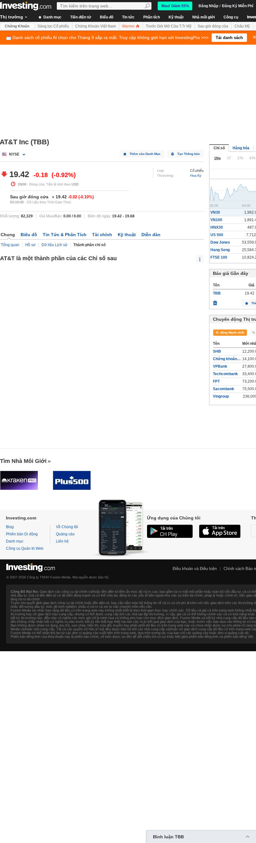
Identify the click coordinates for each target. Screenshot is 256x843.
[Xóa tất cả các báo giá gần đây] (215, 301)
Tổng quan (10, 245)
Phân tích (151, 17)
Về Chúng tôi (67, 527)
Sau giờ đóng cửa (213, 26)
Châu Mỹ (242, 26)
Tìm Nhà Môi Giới (23, 461)
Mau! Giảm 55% (175, 6)
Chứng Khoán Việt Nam (95, 26)
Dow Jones (220, 242)
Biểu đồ (106, 17)
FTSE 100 (218, 257)
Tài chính (102, 234)
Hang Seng (220, 250)
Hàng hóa (241, 148)
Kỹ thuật (176, 17)
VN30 (215, 212)
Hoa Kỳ (195, 175)
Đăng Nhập (208, 6)
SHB (217, 351)
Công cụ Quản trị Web (24, 548)
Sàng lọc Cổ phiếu (53, 26)
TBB (217, 293)
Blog (10, 527)
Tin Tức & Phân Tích (64, 234)
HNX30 (216, 227)
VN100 (216, 220)
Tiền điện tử (80, 17)
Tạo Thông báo (188, 154)
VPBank (220, 366)
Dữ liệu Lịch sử (54, 245)
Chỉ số (219, 148)
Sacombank (223, 389)
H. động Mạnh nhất (230, 332)
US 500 (216, 235)
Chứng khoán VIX (228, 359)
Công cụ (231, 17)
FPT (216, 381)
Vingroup (221, 396)
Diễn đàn (150, 234)
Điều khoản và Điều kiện (195, 568)
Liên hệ (62, 541)
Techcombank (225, 374)
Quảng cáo (65, 534)
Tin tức (128, 17)
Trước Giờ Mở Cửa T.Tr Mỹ (168, 26)
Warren (128, 26)
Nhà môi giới (203, 17)
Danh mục (52, 17)
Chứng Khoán (17, 26)
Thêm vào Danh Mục (145, 154)
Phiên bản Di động (22, 534)
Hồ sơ (30, 245)
